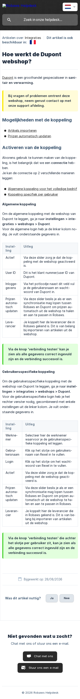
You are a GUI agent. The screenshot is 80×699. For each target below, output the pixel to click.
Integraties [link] (33, 38)
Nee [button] (67, 598)
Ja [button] (52, 598)
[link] (33, 42)
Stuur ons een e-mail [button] (44, 667)
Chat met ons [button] (43, 656)
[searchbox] (40, 20)
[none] (19, 6)
